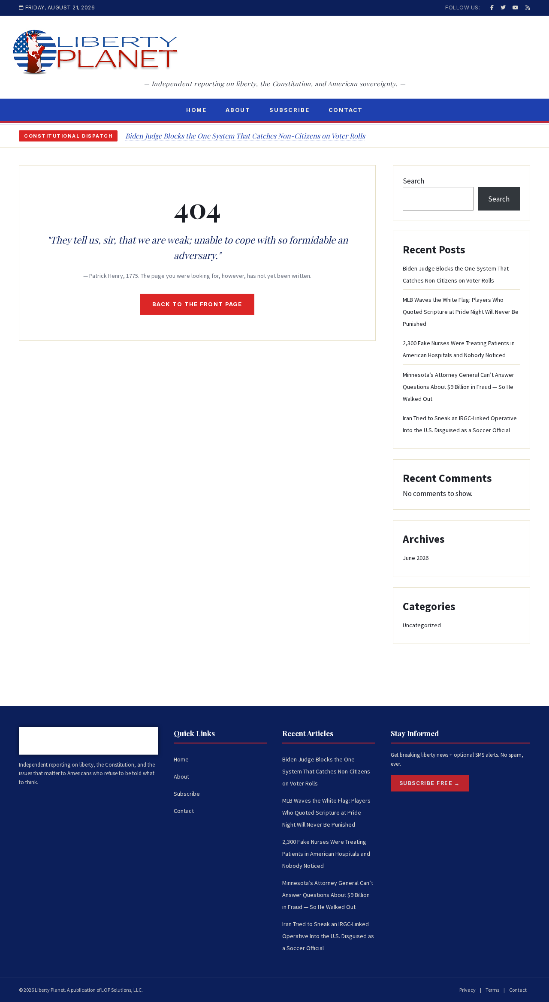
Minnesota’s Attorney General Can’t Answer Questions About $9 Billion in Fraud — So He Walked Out (458, 387)
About (238, 109)
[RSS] (527, 7)
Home (196, 109)
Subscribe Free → (429, 783)
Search (413, 181)
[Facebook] (492, 7)
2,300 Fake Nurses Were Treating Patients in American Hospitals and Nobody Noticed (326, 854)
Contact (346, 109)
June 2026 (415, 558)
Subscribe (289, 109)
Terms (492, 990)
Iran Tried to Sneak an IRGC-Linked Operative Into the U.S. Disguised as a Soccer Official (328, 936)
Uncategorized (422, 625)
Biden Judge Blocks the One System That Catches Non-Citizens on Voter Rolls (245, 135)
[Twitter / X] (503, 7)
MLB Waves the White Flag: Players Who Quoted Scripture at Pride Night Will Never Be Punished (461, 312)
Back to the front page (197, 304)
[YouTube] (516, 7)
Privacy (467, 990)
